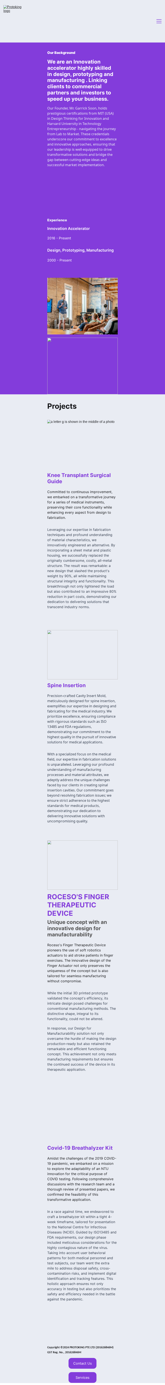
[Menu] (159, 21)
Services (82, 1377)
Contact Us (82, 1363)
